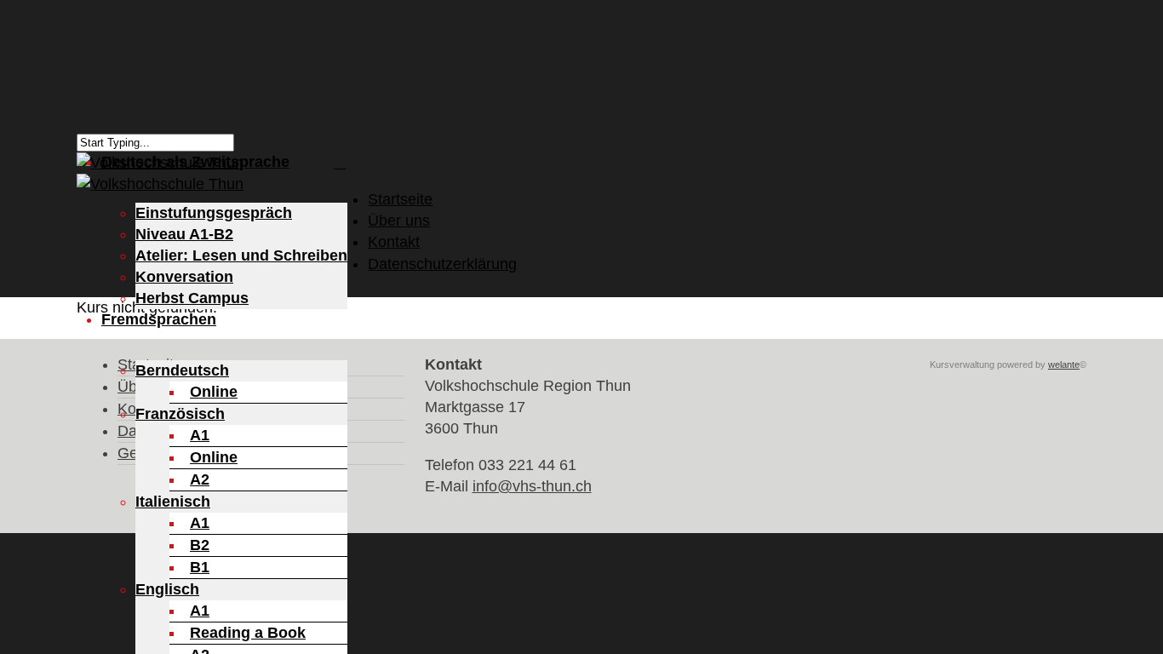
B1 (199, 567)
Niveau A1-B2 (184, 234)
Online (214, 391)
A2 (199, 479)
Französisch (180, 413)
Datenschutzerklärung (442, 263)
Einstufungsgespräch (213, 212)
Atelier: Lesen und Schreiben (241, 255)
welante (1064, 364)
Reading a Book (248, 632)
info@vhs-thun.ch (532, 486)
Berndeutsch (182, 370)
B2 (199, 545)
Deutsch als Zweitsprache (195, 161)
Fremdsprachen (158, 319)
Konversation (184, 276)
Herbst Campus (192, 298)
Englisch (167, 589)
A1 (199, 435)
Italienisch (172, 501)
